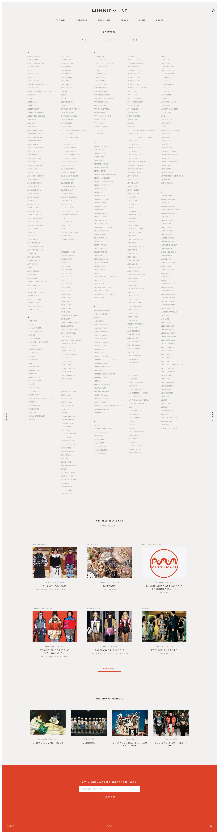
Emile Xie (64, 458)
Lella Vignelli (166, 95)
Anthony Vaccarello (36, 246)
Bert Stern (32, 345)
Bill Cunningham (34, 349)
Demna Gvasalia (67, 326)
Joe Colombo (133, 225)
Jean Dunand (132, 151)
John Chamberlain (135, 239)
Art (37, 590)
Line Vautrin (166, 123)
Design (60, 590)
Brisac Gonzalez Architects (39, 398)
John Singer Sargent (136, 274)
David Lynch (66, 312)
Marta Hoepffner (168, 284)
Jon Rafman (132, 282)
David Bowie (66, 298)
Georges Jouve (100, 203)
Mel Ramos (165, 322)
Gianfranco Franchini (103, 227)
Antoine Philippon (35, 250)
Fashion (70, 590)
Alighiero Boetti (34, 158)
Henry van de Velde (102, 367)
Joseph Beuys (133, 310)
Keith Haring (132, 414)
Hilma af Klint (100, 388)
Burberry (31, 419)
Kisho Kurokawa (134, 446)
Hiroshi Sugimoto (101, 398)
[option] (47, 729)
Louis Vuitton (167, 148)
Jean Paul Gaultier (135, 169)
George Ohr (99, 192)
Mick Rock (165, 379)
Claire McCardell (68, 172)
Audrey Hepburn (34, 299)
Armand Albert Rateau (37, 282)
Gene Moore (99, 160)
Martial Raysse (167, 287)
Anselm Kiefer (33, 243)
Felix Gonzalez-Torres (103, 63)
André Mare (32, 200)
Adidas (30, 70)
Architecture (48, 590)
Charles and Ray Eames (70, 109)
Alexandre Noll (34, 144)
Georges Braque (101, 196)
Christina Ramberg (69, 151)
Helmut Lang (99, 353)
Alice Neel (31, 155)
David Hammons (67, 301)
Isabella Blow (100, 446)
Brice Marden (33, 391)
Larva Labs (165, 63)
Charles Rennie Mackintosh (73, 130)
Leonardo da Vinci (168, 102)
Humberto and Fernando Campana (108, 406)
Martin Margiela (168, 294)
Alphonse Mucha (34, 165)
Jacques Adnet (133, 74)
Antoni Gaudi (32, 253)
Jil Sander (131, 197)
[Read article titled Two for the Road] (164, 626)
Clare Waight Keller (69, 176)
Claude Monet (67, 183)
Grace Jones (99, 266)
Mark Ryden (166, 277)
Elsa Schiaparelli (68, 444)
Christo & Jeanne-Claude (71, 155)
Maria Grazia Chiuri (169, 245)
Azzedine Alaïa (33, 310)
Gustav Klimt (99, 284)
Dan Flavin (65, 266)
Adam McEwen (33, 67)
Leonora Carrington (169, 109)
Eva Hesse (65, 483)
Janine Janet (132, 112)
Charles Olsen (67, 123)
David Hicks (66, 305)
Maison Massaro (168, 213)
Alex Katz (31, 123)
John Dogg (131, 243)
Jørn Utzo (131, 292)
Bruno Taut (32, 412)
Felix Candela (100, 60)
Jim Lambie (131, 211)
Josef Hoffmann (134, 303)
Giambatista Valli (101, 224)
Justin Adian (132, 359)
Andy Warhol (32, 222)
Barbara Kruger (34, 328)
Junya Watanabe (134, 356)
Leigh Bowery (166, 91)
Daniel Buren (66, 277)
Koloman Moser (134, 449)
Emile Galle (66, 455)
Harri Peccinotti (101, 335)
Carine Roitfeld (67, 63)
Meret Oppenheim (168, 336)
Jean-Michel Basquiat (136, 162)
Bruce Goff (32, 402)
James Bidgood (133, 91)
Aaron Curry (32, 60)
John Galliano (133, 253)
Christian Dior (67, 144)
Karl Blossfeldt (134, 389)
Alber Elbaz (32, 102)
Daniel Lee (65, 280)
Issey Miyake (99, 453)
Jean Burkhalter (134, 134)
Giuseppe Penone (101, 252)
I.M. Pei (97, 425)
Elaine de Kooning (68, 434)
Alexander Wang (34, 141)
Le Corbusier (166, 77)
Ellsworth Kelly (68, 441)
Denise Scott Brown (69, 329)
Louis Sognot (166, 141)
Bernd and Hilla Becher (37, 342)
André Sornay (33, 204)
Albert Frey (32, 105)
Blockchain (63, 656)
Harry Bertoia (100, 339)
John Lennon (132, 264)
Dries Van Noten (68, 375)
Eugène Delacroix (68, 480)
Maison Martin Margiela (171, 210)
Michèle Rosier (167, 372)
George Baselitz (101, 167)
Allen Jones (32, 162)
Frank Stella (99, 123)
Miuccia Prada (167, 403)
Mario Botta (166, 259)
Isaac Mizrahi (99, 443)
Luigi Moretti (166, 179)
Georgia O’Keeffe (101, 210)
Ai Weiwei (31, 95)
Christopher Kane (68, 158)
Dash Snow (65, 287)
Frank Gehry (99, 112)
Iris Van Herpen (100, 432)
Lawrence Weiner (168, 70)
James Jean (132, 95)
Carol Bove (65, 81)
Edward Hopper (67, 413)
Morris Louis (166, 421)
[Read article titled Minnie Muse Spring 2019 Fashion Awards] (164, 562)
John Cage (131, 236)
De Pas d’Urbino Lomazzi (71, 322)
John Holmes (132, 257)
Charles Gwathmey (69, 116)
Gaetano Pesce (100, 153)
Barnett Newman (34, 331)
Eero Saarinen (67, 423)
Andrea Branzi (33, 208)
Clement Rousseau (69, 197)
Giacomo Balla (100, 220)
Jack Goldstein (133, 60)
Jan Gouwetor (133, 105)
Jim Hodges (132, 208)
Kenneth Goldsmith (135, 432)
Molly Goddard (167, 410)
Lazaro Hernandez (168, 74)
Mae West (165, 203)
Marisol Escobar (168, 262)
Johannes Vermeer (135, 229)
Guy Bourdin (99, 298)
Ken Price (131, 425)
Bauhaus (31, 335)
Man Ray (164, 217)
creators (81, 20)
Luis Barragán (167, 183)
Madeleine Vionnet (169, 199)
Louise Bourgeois (168, 151)
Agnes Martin (33, 88)
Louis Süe (165, 144)
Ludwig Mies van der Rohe (172, 176)
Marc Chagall (167, 227)
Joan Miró (131, 218)
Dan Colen (65, 262)
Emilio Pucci (66, 462)
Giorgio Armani (100, 245)
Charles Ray (66, 126)
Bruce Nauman (33, 405)
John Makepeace (134, 267)
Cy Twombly (66, 236)
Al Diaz (30, 98)
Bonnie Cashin (33, 377)
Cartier (64, 91)
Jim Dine (130, 204)
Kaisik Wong (132, 375)
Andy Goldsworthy (35, 218)
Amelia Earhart (33, 172)
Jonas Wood (132, 285)
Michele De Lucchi (169, 368)
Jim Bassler (132, 200)
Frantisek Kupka (101, 126)
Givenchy (98, 255)
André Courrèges (34, 183)
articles (61, 20)
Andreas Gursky (34, 211)
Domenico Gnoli (67, 358)
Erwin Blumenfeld (69, 465)
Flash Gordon (100, 81)
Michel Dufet (166, 358)
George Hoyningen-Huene (105, 174)
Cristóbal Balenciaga (70, 232)
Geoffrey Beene (101, 164)
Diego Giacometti (68, 344)
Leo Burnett (166, 98)
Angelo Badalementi (36, 225)
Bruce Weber (33, 409)
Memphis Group (167, 329)
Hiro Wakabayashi (101, 391)
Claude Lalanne (67, 179)
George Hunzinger (102, 178)
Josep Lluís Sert (134, 306)
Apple (29, 267)
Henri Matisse (100, 413)
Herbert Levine (100, 377)
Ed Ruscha (65, 395)
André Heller (33, 197)
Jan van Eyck (132, 109)
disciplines (104, 20)
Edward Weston (67, 420)
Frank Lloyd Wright (102, 116)
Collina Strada (67, 208)
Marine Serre (166, 255)
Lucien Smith (166, 165)
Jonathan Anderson (135, 289)
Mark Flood (166, 266)
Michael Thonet (167, 351)
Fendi (96, 70)
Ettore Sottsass (68, 472)
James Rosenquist (135, 102)
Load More (109, 668)
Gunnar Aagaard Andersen (105, 277)
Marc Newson (167, 234)
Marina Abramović (168, 252)
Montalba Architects (170, 418)
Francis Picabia (100, 91)
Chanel (64, 105)
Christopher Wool (68, 162)
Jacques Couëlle (134, 77)
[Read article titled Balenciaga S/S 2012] (109, 626)
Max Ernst (165, 315)
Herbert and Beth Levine (104, 374)
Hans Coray (99, 321)
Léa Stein (164, 81)
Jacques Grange (134, 84)
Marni (163, 280)
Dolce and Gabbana (69, 354)
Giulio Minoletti (101, 248)
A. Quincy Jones (33, 56)
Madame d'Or (166, 196)
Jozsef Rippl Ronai (135, 324)
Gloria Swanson (101, 259)
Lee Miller (165, 88)
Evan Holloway (67, 487)
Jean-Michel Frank (135, 165)
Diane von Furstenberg (71, 340)
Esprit (63, 469)
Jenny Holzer (133, 190)
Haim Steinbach (100, 314)
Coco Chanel (66, 204)
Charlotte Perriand (69, 137)
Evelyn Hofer (66, 490)
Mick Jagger (166, 375)
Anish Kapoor (33, 229)
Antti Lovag (32, 264)
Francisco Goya (101, 102)
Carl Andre (65, 67)
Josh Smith (132, 320)
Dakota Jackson (68, 255)
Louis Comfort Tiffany (170, 130)
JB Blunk (131, 123)
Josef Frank (132, 299)
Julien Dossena (133, 348)
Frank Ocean (99, 119)
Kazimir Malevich (134, 410)
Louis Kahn (165, 134)
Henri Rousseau (100, 363)
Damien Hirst (66, 259)
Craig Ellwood (67, 225)
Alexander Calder (35, 130)
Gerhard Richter (101, 213)
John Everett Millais (136, 246)
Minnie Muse (166, 396)
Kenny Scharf (133, 435)
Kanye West (132, 386)
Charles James (67, 119)
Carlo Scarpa (66, 77)
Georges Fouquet (101, 199)
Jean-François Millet (136, 155)
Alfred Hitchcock (35, 148)
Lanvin (163, 56)
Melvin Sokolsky (168, 326)
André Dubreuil (34, 190)
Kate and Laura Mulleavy (138, 400)
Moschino (165, 425)
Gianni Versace (100, 234)
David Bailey (66, 294)
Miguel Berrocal (168, 386)
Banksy (30, 324)
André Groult (33, 193)
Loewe (163, 126)
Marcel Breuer (167, 238)
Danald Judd (66, 273)
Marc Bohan (166, 224)
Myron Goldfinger (169, 428)
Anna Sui (31, 232)
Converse (65, 218)
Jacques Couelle (134, 81)
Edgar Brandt (67, 398)
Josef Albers (132, 296)
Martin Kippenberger (170, 291)
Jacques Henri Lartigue (137, 88)
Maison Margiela (168, 206)
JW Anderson (132, 363)
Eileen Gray (66, 430)
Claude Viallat (67, 190)
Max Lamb (165, 319)
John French (132, 250)
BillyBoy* (31, 356)
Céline (63, 98)
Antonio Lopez (33, 257)
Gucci (96, 273)
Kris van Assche (134, 453)
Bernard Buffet (34, 338)
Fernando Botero (101, 74)
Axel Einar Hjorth (34, 306)
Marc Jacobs (166, 231)
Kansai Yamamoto (135, 382)
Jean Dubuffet (133, 148)
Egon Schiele (66, 427)
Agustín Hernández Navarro (39, 91)
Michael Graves (167, 344)
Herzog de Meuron (102, 384)
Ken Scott (131, 428)
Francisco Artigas (102, 95)
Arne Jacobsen (33, 285)
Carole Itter (66, 88)
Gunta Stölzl (99, 280)
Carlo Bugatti (67, 70)
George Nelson (100, 188)
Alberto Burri (33, 109)
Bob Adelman (33, 370)
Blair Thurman (33, 367)
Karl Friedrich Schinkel (137, 393)
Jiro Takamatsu (134, 215)
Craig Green (66, 229)
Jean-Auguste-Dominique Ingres (141, 130)
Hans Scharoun (100, 328)
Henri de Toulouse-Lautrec (106, 360)
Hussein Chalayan (101, 409)
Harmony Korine (101, 332)
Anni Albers (32, 236)
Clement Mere (67, 193)
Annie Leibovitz (33, 239)
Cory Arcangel (67, 222)
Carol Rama (66, 84)
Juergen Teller (133, 334)
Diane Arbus (66, 336)
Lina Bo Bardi (166, 119)
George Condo (100, 171)
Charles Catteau (68, 112)
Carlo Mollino (67, 74)
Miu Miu (164, 400)
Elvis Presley (66, 448)
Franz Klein (99, 130)
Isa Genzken (99, 439)
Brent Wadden (33, 388)
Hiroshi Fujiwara (101, 395)
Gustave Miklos (101, 291)
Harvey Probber (101, 342)
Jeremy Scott (133, 193)
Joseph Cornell (134, 313)
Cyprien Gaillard (68, 239)
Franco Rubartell (102, 109)
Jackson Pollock (134, 70)
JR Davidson (132, 327)
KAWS (129, 407)
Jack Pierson (132, 67)
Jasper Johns (132, 119)
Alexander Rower (34, 137)
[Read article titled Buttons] (109, 562)
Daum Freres (66, 291)
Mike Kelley (166, 389)
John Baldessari (134, 232)
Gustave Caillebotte (103, 287)
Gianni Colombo (101, 231)
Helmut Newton (101, 356)
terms (124, 20)
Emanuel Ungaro (68, 451)
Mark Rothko (166, 273)
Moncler (164, 414)
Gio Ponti (98, 241)
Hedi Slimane (99, 349)
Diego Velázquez (68, 351)
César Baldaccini (68, 102)
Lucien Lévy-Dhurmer (170, 162)
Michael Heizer (167, 347)
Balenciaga (32, 321)
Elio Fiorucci (66, 437)
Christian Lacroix (68, 148)
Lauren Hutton (167, 67)
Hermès (97, 381)
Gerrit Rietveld (100, 217)
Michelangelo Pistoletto (172, 365)
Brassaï (30, 384)
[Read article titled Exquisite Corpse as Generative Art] (55, 626)
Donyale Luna (66, 372)
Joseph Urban (133, 317)
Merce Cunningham (169, 333)
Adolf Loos (32, 77)
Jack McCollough (135, 63)
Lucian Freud (166, 158)
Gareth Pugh (99, 157)
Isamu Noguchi (100, 450)
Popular (213, 417)
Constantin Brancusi (70, 215)
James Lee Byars (134, 98)
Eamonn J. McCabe (68, 391)
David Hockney (67, 308)
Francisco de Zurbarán (104, 98)
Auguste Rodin (33, 303)
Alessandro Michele (36, 116)
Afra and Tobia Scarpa (36, 84)
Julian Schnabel (134, 341)
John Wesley (132, 278)
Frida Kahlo (99, 134)
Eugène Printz (67, 476)
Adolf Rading (33, 81)
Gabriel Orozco (100, 146)
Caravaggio (66, 60)
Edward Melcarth (68, 416)
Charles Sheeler (68, 134)
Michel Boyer (166, 354)
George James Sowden (103, 181)
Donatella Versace (69, 368)
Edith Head (65, 409)
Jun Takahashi (133, 352)
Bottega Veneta (34, 381)
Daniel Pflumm (67, 284)
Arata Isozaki (33, 271)
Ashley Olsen (33, 296)
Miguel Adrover (167, 382)
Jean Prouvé (132, 176)
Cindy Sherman (67, 165)
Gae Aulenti (99, 150)
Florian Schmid (100, 84)
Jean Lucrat (132, 158)
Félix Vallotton (101, 67)
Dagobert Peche (68, 252)
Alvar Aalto (32, 169)
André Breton (33, 179)
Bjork (29, 363)
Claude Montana (68, 186)
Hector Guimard (101, 346)
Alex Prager (32, 126)
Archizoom (32, 278)
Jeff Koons (132, 186)
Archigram (32, 274)
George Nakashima (102, 185)
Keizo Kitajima (133, 418)
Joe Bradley (132, 222)
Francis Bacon (100, 88)
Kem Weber (132, 421)
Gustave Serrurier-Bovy (104, 294)
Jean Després (133, 144)
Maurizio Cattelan (169, 312)
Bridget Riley (33, 395)
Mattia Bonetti (167, 308)
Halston (97, 317)
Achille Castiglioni (35, 63)
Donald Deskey (67, 361)
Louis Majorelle (167, 137)
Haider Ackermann (102, 310)
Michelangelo (167, 361)
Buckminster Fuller (36, 416)
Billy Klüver (32, 352)
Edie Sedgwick (67, 406)
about (159, 20)
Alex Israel (32, 119)
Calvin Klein (66, 56)
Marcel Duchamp (168, 241)
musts (142, 20)
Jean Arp (131, 126)
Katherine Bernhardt (136, 403)
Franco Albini (100, 105)
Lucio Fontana (167, 172)
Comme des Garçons (69, 211)
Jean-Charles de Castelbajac (139, 137)
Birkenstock (32, 360)
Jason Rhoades (133, 116)
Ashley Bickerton (35, 292)
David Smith (66, 319)
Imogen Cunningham (103, 429)
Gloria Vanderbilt (102, 262)
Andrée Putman (34, 215)
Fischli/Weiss (99, 77)
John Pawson (133, 271)
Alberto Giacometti (35, 112)
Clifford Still (67, 200)
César (63, 95)
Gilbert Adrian (100, 238)
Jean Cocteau (133, 141)
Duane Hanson (67, 379)
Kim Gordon (132, 439)
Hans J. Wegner (100, 324)
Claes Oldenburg (68, 169)
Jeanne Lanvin (133, 183)
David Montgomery (69, 315)
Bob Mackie (32, 374)
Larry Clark (166, 60)
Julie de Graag (133, 345)
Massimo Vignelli (168, 301)
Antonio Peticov (34, 260)
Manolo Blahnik (168, 220)
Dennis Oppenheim (68, 333)
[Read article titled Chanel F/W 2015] (55, 562)
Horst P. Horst (100, 402)
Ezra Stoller (66, 494)
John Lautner (133, 260)
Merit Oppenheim (168, 340)
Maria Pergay (166, 248)
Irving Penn (99, 436)
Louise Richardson (169, 155)
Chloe (63, 141)
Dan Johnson (66, 270)
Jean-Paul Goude (134, 172)
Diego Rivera (66, 347)
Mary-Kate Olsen (168, 298)
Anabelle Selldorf (35, 176)
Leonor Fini (165, 105)
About (10, 826)
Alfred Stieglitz (34, 151)
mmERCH (164, 407)
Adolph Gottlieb (34, 74)
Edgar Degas (66, 402)
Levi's (163, 116)
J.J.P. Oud (131, 56)
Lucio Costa (166, 169)
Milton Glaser (167, 393)
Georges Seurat (101, 206)
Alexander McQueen (36, 134)
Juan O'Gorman (133, 331)
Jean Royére (132, 179)
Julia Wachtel (133, 338)
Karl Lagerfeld (133, 396)
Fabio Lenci (99, 56)
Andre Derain (33, 186)
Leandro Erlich (167, 84)
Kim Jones (131, 442)
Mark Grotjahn (167, 270)
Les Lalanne (166, 112)
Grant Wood (99, 270)
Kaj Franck (132, 379)
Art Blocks (32, 289)
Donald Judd (66, 365)
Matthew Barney (168, 305)
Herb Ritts (98, 370)
